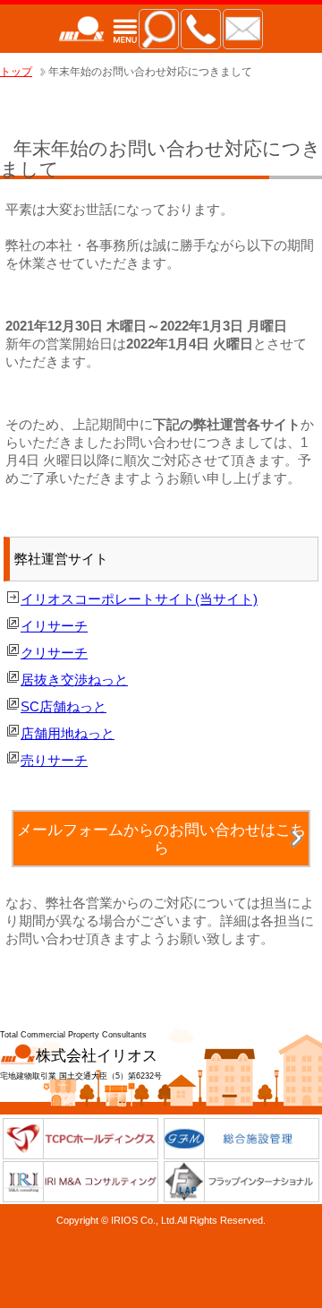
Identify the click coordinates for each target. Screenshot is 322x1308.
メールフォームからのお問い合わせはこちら (161, 839)
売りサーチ (54, 760)
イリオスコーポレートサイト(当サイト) (139, 599)
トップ (16, 71)
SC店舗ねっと (63, 706)
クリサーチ (54, 652)
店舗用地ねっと (67, 733)
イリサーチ (54, 625)
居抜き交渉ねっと (74, 679)
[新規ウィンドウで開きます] (81, 1154)
